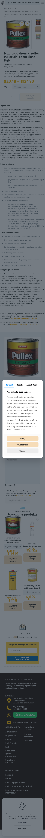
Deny (22, 438)
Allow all (23, 451)
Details (20, 385)
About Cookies (33, 385)
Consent (9, 385)
